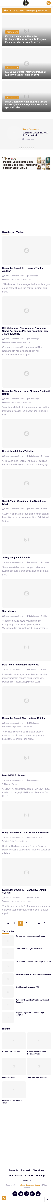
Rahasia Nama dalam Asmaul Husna (30, 936)
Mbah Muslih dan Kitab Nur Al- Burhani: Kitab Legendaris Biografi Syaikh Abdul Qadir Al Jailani (26, 105)
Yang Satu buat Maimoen (37, 1077)
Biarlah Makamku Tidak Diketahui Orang (36, 1053)
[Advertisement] (26, 199)
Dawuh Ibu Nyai (10, 727)
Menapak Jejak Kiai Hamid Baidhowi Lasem (33, 974)
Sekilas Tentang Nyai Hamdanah (29, 949)
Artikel (45, 509)
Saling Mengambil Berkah (16, 557)
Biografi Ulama (12, 32)
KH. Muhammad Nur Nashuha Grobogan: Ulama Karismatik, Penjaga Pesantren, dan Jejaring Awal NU (25, 39)
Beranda (13, 1170)
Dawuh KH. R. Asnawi (13, 775)
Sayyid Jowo (9, 611)
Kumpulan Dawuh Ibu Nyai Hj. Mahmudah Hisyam (35, 134)
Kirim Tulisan (15, 1175)
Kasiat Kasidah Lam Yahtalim (17, 451)
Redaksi (25, 1170)
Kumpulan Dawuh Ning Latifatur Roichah (24, 718)
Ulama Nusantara (24, 280)
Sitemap (26, 1180)
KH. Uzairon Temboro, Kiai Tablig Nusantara (33, 962)
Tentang (40, 1175)
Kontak (29, 1175)
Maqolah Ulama (10, 280)
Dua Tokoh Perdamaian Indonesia (20, 664)
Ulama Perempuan (24, 727)
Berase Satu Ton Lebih (11, 1052)
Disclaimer (38, 1170)
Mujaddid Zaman (8, 1077)
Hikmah (46, 456)
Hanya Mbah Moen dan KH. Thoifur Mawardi (25, 832)
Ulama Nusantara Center (30, 1185)
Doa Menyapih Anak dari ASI (27, 987)
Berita (12, 841)
